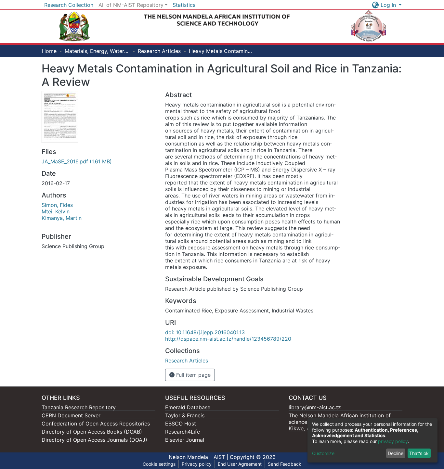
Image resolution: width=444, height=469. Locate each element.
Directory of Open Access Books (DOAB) (92, 431)
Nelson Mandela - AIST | (199, 457)
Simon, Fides (57, 205)
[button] (376, 5)
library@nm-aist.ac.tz (315, 407)
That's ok (419, 453)
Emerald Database (187, 407)
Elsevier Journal (184, 440)
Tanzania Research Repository (79, 407)
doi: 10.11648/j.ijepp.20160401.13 (205, 332)
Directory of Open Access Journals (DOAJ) (94, 440)
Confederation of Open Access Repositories (96, 423)
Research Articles (159, 51)
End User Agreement (240, 464)
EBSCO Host (180, 423)
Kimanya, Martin (62, 218)
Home (49, 51)
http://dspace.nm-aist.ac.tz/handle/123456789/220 (228, 339)
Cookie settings (159, 464)
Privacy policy (197, 464)
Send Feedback (284, 464)
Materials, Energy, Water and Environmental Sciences (97, 51)
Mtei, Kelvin (56, 211)
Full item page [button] (193, 375)
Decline (395, 453)
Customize (323, 453)
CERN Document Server (71, 415)
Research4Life (182, 431)
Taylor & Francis (184, 415)
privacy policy (393, 441)
